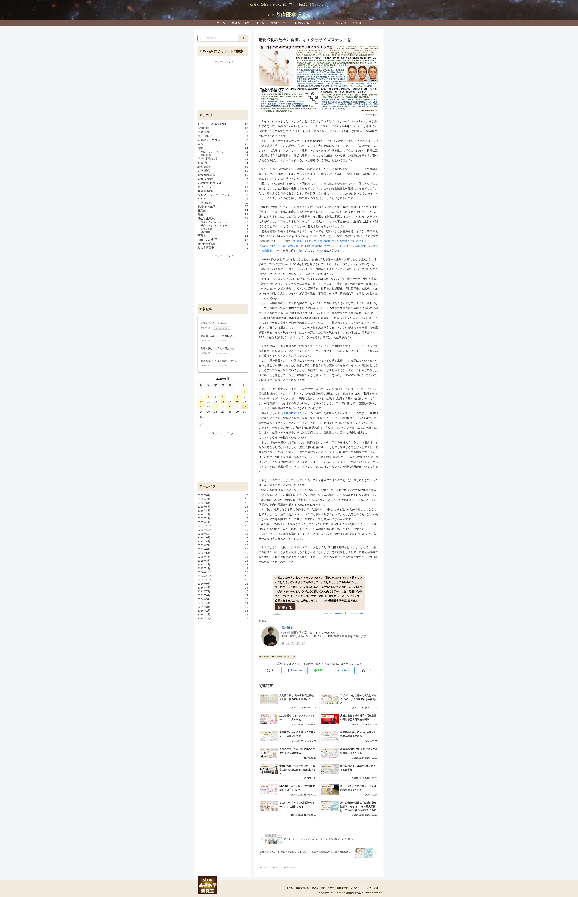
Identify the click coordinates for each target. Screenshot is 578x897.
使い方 (315, 887)
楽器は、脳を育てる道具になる (217, 335)
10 (201, 401)
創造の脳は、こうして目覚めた (217, 348)
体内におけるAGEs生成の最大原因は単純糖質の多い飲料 (296, 245)
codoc (361, 613)
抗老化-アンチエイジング (285, 656)
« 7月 (200, 424)
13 (222, 401)
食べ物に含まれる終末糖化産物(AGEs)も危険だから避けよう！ (331, 240)
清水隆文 (287, 627)
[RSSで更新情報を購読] (303, 643)
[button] (367, 670)
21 (230, 406)
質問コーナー (327, 887)
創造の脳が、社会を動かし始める (219, 361)
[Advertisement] (222, 86)
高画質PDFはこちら (295, 413)
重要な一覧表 (302, 887)
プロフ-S (355, 887)
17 (201, 406)
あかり (377, 887)
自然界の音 (342, 887)
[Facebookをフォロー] (293, 643)
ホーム (289, 887)
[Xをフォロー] (288, 643)
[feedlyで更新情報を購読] (298, 643)
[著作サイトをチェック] (283, 643)
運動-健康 (266, 656)
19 (215, 406)
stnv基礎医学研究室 (339, 613)
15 (237, 401)
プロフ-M (366, 887)
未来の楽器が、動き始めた (215, 323)
